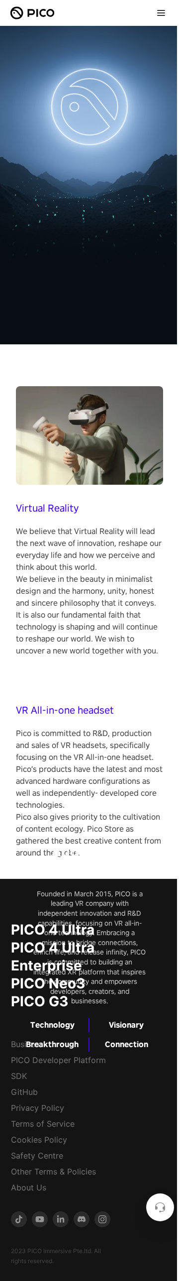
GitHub (24, 1092)
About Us (28, 1187)
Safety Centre (37, 1156)
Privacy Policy (37, 1108)
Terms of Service (43, 1124)
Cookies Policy (39, 1140)
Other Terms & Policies (53, 1171)
